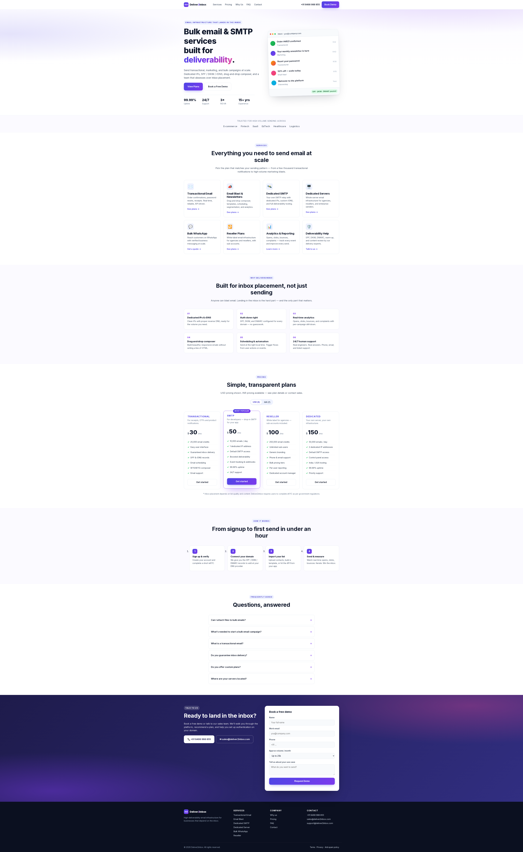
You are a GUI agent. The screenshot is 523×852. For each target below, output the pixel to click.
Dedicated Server (241, 827)
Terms (312, 847)
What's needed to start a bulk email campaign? (236, 631)
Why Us (239, 4)
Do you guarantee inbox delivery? (229, 655)
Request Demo (302, 781)
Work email (274, 728)
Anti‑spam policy (332, 847)
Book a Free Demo (218, 86)
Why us (273, 815)
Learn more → (273, 249)
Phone (272, 740)
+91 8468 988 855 (310, 4)
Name (272, 717)
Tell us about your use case (282, 762)
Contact (258, 4)
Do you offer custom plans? (226, 667)
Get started (202, 482)
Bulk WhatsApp (240, 831)
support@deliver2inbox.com (320, 823)
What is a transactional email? (227, 643)
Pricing (228, 4)
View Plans (193, 86)
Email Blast (238, 819)
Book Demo (330, 4)
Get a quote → (194, 249)
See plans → (193, 209)
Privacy (320, 847)
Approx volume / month (280, 751)
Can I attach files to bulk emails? (228, 620)
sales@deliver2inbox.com (319, 819)
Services (217, 4)
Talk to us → (312, 249)
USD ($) (256, 402)
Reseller (237, 835)
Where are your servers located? (229, 678)
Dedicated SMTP (241, 823)
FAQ (249, 4)
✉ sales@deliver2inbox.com (235, 739)
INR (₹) (267, 402)
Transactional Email (242, 815)
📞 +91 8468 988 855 (199, 739)
